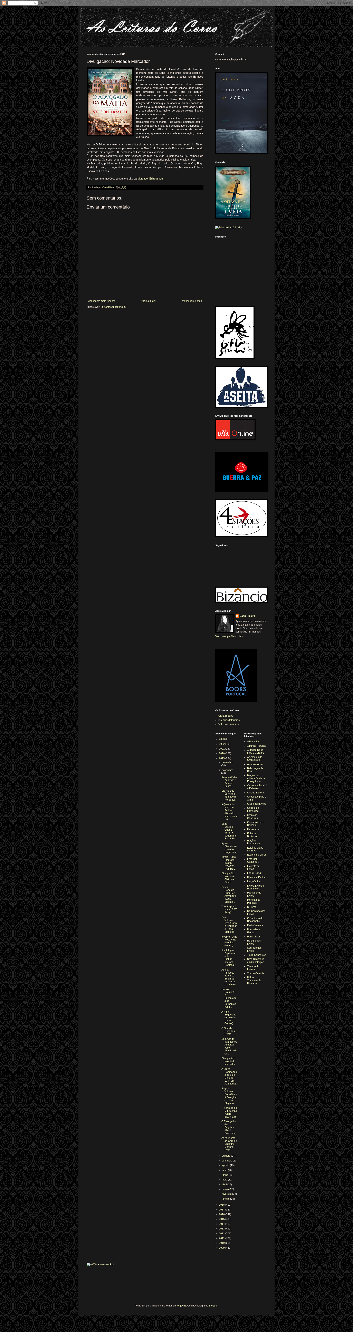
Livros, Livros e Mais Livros (255, 887)
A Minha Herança (256, 745)
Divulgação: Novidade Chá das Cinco (228, 878)
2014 (222, 1224)
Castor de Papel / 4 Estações (256, 787)
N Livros (251, 907)
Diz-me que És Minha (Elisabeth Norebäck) (228, 795)
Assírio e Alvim (255, 764)
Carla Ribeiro (247, 616)
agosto (226, 1165)
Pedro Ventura (255, 925)
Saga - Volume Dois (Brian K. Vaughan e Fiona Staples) (229, 1096)
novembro (227, 770)
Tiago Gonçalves (256, 955)
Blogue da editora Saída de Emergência (256, 778)
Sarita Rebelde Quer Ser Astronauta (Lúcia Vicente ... (229, 894)
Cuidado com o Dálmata (255, 824)
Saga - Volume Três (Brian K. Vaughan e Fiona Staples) (229, 924)
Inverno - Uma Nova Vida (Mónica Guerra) (229, 941)
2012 (222, 1233)
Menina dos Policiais (253, 901)
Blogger (213, 1305)
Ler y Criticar (254, 881)
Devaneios (253, 829)
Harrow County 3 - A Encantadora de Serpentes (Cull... (229, 998)
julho (225, 1170)
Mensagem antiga (192, 301)
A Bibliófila (253, 741)
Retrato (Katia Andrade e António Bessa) (229, 782)
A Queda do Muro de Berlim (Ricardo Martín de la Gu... (229, 812)
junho (225, 1175)
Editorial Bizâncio (252, 835)
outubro (226, 1155)
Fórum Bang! (254, 873)
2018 (222, 1204)
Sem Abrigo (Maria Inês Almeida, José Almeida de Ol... (229, 1046)
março (225, 1189)
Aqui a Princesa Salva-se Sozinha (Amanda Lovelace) (228, 977)
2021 (222, 748)
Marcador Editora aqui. (150, 178)
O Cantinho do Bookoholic (255, 920)
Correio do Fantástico (253, 809)
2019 (222, 758)
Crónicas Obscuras (252, 816)
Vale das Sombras (228, 724)
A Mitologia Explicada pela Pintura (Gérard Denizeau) (228, 957)
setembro (227, 1160)
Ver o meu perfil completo (229, 636)
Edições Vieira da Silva (255, 849)
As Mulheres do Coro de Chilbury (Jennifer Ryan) (229, 1144)
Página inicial (148, 301)
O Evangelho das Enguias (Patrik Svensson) (228, 1127)
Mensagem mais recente (101, 301)
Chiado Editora (255, 792)
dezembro (227, 762)
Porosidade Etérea (253, 931)
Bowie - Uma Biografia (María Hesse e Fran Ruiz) (228, 863)
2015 (222, 1219)
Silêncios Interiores (229, 720)
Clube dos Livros (256, 803)
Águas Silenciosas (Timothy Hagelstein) (229, 848)
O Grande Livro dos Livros (228, 1031)
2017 (222, 1209)
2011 (222, 1238)
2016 (222, 1214)
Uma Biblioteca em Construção (255, 960)
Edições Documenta (253, 842)
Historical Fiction (256, 877)
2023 (222, 739)
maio (225, 1179)
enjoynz (181, 1305)
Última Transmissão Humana (254, 980)
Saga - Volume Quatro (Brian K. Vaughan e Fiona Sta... (229, 831)
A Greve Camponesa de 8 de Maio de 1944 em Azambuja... (229, 1076)
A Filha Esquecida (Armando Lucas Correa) (228, 1017)
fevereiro (227, 1194)
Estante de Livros (256, 854)
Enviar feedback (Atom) (113, 307)
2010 (222, 1243)
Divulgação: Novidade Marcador (228, 1061)
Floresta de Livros (253, 867)
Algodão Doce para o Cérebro (255, 751)
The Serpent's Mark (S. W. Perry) (229, 909)
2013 (222, 1228)
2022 (222, 744)
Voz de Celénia (255, 973)
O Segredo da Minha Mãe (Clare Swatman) (229, 1112)
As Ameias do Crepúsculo (254, 758)
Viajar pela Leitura (253, 968)
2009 (222, 1247)
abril (224, 1184)
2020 (222, 753)
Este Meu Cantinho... (253, 860)
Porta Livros (253, 936)
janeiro (226, 1198)
